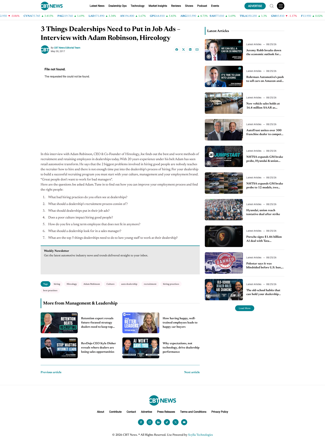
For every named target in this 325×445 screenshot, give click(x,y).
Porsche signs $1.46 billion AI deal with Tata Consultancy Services (264, 239)
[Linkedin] (190, 49)
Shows (189, 5)
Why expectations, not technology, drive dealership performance (181, 348)
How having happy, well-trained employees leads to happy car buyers (180, 323)
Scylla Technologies (200, 435)
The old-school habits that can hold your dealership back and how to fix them (263, 293)
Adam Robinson (91, 284)
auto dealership (129, 284)
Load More (245, 308)
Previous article (51, 372)
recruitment (150, 284)
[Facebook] (176, 49)
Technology (138, 5)
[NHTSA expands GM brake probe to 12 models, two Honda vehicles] (224, 183)
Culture (110, 284)
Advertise (146, 411)
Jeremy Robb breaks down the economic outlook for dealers (263, 53)
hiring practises (171, 284)
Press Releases (166, 411)
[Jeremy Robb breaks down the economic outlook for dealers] (224, 50)
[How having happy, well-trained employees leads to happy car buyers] (140, 322)
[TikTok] (167, 422)
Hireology (72, 284)
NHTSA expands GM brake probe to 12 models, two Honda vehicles (264, 186)
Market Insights (158, 5)
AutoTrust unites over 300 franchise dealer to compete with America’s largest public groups (265, 133)
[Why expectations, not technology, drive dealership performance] (140, 347)
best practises (50, 290)
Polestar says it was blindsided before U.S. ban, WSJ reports (263, 266)
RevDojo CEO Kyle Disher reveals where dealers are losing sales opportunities (98, 348)
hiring (57, 284)
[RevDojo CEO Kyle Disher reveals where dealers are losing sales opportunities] (59, 347)
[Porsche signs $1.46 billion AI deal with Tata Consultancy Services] (224, 236)
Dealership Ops (118, 5)
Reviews (176, 5)
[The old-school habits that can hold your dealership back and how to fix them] (224, 289)
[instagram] (150, 422)
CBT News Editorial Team (67, 47)
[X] (183, 49)
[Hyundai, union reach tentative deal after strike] (224, 209)
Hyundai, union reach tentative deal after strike (263, 212)
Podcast (202, 5)
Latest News (97, 5)
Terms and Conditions (193, 411)
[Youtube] (184, 422)
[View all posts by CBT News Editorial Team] (46, 49)
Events (215, 5)
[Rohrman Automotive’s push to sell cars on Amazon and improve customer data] (224, 76)
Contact (131, 411)
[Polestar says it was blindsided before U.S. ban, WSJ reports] (224, 263)
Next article (192, 372)
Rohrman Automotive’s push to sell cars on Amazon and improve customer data (265, 79)
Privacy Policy (219, 411)
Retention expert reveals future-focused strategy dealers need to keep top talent (97, 323)
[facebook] (141, 422)
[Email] (197, 49)
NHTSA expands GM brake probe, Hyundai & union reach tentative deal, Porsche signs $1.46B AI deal (265, 159)
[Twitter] (175, 422)
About (100, 411)
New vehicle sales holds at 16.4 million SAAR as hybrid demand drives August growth (263, 106)
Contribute (115, 411)
